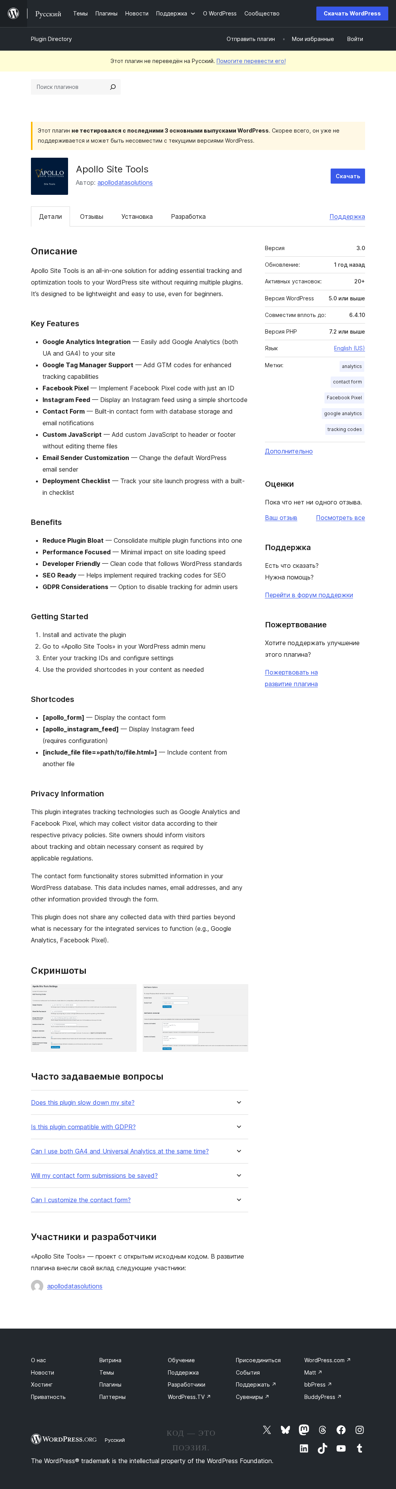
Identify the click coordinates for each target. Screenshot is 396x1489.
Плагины (110, 1384)
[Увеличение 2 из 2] (238, 994)
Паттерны (112, 1397)
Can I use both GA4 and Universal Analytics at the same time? (120, 1151)
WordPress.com (327, 1360)
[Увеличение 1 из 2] (126, 994)
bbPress (318, 1384)
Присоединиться (258, 1360)
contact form (347, 382)
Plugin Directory (51, 39)
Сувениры (253, 1397)
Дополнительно (289, 451)
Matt (313, 1372)
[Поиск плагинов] (113, 87)
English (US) (349, 348)
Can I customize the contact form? (81, 1200)
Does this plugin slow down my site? (83, 1102)
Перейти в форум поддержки (309, 595)
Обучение (181, 1360)
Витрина (110, 1360)
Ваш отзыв (281, 517)
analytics (352, 366)
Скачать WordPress (352, 13)
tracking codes (345, 429)
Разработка (188, 216)
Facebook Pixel (344, 397)
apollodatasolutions (125, 182)
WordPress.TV (189, 1397)
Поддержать (256, 1384)
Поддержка (347, 216)
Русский (115, 1440)
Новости (42, 1372)
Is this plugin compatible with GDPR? (83, 1127)
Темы (106, 1372)
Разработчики (186, 1384)
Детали (50, 216)
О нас (38, 1360)
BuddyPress (323, 1397)
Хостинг (42, 1384)
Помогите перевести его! (251, 61)
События (248, 1372)
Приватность (48, 1397)
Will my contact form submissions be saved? (94, 1175)
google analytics (343, 413)
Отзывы (91, 216)
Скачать (348, 176)
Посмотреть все (340, 517)
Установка (137, 216)
